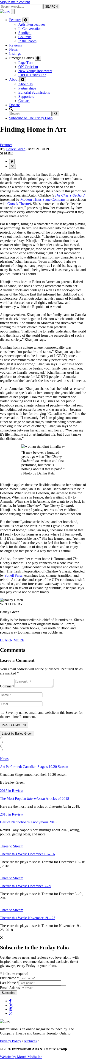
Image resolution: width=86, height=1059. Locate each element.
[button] (11, 109)
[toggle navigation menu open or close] (13, 11)
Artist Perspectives (31, 24)
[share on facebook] (12, 161)
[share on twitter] (12, 166)
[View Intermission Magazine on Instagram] (10, 1009)
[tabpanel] (43, 842)
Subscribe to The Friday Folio (31, 118)
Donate (14, 105)
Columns (24, 37)
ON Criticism (28, 67)
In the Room (27, 41)
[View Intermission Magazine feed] (10, 1013)
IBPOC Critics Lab (32, 75)
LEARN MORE (12, 640)
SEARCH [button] (51, 6)
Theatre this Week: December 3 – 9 (25, 886)
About (13, 79)
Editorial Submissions (34, 92)
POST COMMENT (14, 725)
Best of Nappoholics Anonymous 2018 (28, 822)
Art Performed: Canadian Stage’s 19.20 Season (34, 767)
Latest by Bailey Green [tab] (17, 733)
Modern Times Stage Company (43, 199)
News (13, 49)
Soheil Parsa (13, 575)
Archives (30, 1041)
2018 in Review (11, 791)
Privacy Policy (10, 1041)
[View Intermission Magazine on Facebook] (10, 1001)
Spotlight (24, 33)
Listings (15, 53)
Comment (7, 686)
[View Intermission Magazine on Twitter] (11, 1005)
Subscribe (8, 992)
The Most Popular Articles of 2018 (34, 798)
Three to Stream (11, 846)
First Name (9, 978)
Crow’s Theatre (18, 204)
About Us (25, 84)
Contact (24, 101)
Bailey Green (15, 149)
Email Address (12, 988)
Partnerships (27, 88)
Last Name (9, 983)
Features (15, 20)
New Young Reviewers (35, 71)
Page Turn (25, 63)
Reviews (15, 45)
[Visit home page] (5, 11)
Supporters (26, 97)
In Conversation (30, 29)
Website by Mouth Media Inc (21, 1057)
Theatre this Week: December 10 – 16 (27, 854)
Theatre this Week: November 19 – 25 (27, 918)
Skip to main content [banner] (15, 2)
